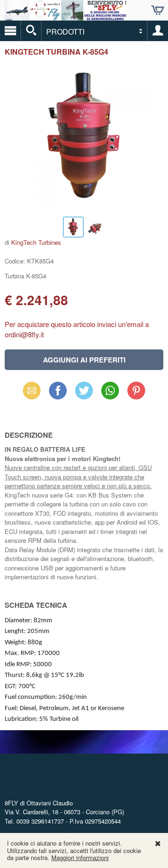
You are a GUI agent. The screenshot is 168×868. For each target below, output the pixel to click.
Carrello (157, 10)
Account (157, 31)
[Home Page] (66, 16)
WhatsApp (110, 390)
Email (32, 390)
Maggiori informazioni (80, 857)
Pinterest (136, 390)
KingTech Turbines (36, 242)
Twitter (84, 390)
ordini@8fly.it (24, 334)
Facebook (58, 390)
